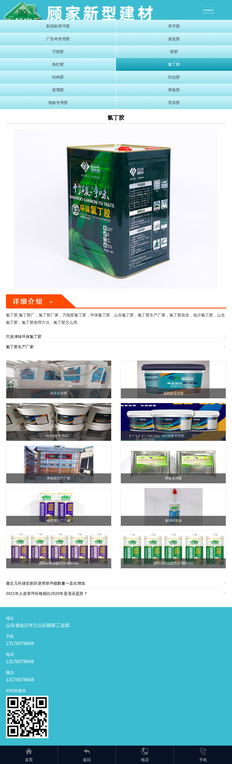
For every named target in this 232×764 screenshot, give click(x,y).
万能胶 (58, 51)
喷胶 (174, 51)
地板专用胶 (58, 102)
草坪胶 (174, 26)
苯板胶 (174, 90)
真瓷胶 (174, 39)
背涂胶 (174, 102)
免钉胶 (58, 64)
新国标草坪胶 (58, 26)
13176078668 (20, 643)
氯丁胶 (174, 64)
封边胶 (174, 77)
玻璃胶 (58, 90)
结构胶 (58, 77)
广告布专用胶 (58, 39)
